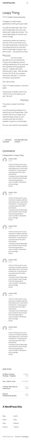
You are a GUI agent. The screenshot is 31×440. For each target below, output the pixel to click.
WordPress (25, 436)
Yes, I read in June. (9, 381)
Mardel (10, 17)
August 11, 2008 (13, 158)
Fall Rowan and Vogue (7, 141)
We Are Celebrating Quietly (10, 395)
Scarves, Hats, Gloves (19, 17)
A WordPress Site (9, 3)
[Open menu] (27, 3)
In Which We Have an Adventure (10, 387)
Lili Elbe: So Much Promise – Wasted (9, 375)
